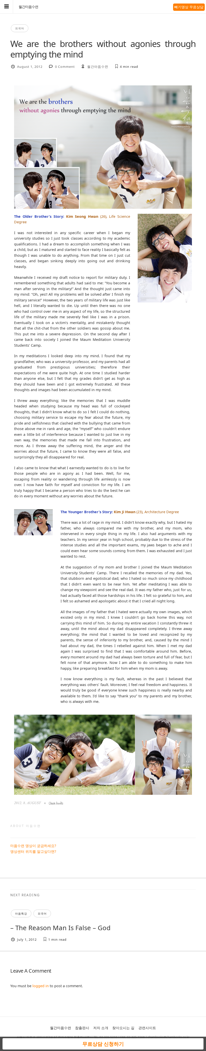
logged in (40, 985)
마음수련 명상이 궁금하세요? (33, 845)
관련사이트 (147, 1027)
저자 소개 (100, 1027)
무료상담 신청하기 (103, 1043)
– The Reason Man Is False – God (60, 927)
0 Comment (65, 66)
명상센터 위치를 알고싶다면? (33, 851)
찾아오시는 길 (123, 1027)
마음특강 (21, 913)
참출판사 (82, 1027)
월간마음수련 (28, 7)
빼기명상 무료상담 (188, 7)
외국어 (19, 28)
